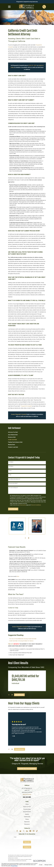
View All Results (19, 694)
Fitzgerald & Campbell (26, 406)
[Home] (26, 7)
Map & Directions (27, 794)
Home (27, 804)
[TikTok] (37, 831)
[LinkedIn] (27, 831)
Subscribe (27, 842)
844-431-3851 (27, 797)
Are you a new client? (13, 483)
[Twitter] (23, 831)
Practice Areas (27, 809)
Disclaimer (27, 824)
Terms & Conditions (36, 505)
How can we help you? (13, 487)
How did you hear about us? (14, 479)
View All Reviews (19, 749)
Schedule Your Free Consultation (27, 768)
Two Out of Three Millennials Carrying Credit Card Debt (22, 638)
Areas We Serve (27, 811)
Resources (27, 821)
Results (27, 814)
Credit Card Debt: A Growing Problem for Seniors (21, 640)
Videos (27, 819)
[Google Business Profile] (20, 831)
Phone (10, 470)
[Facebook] (17, 831)
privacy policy (22, 505)
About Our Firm (27, 806)
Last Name (11, 466)
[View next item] (28, 538)
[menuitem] (27, 432)
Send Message (13, 509)
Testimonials (27, 816)
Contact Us (27, 847)
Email (10, 474)
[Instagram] (33, 831)
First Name (11, 462)
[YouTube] (30, 831)
